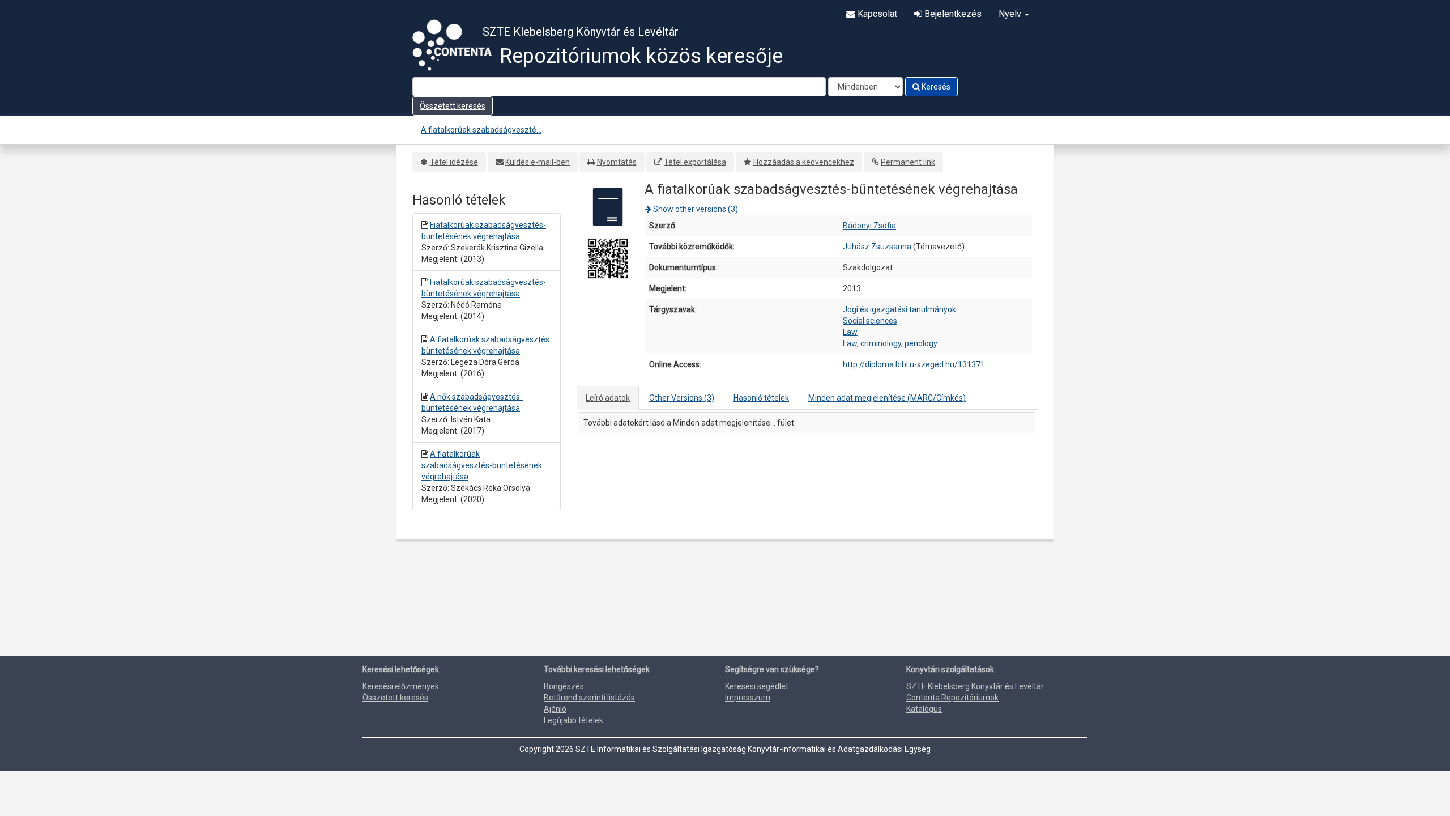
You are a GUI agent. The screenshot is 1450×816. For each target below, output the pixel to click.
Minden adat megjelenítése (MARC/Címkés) (887, 397)
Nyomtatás (617, 162)
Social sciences (870, 320)
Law (850, 332)
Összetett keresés (452, 105)
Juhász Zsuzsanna (877, 246)
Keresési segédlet (756, 686)
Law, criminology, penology (890, 343)
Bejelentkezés (952, 13)
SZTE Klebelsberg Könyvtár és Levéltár (975, 686)
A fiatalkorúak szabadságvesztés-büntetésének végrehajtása (481, 465)
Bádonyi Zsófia (869, 225)
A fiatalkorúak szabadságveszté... (481, 129)
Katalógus (924, 708)
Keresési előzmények (400, 686)
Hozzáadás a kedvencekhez (803, 162)
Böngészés (564, 686)
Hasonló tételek (761, 397)
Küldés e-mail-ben (537, 162)
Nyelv (1011, 13)
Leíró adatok (608, 397)
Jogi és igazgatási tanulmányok (899, 309)
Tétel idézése (454, 162)
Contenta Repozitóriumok (952, 697)
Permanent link (908, 162)
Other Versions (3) (681, 397)
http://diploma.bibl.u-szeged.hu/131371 (914, 364)
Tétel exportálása (695, 162)
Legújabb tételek (573, 720)
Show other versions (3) (694, 209)
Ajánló (555, 708)
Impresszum (747, 697)
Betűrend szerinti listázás (589, 697)
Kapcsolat (876, 13)
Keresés (935, 86)
